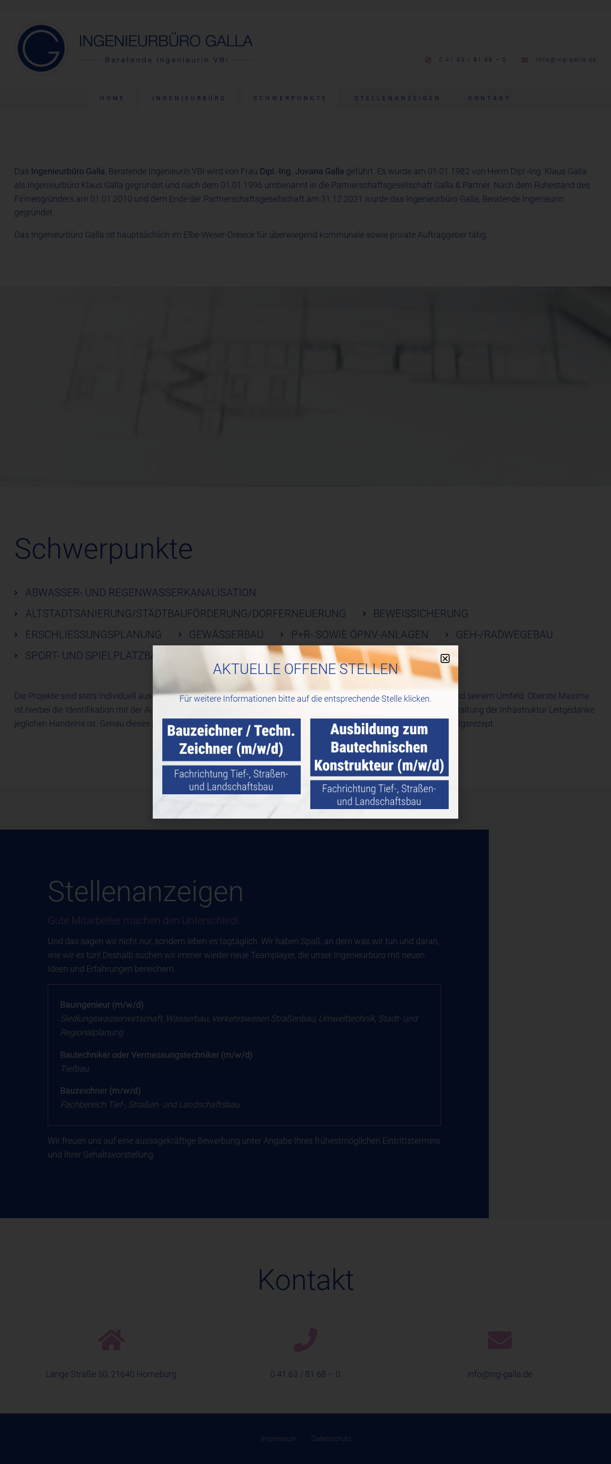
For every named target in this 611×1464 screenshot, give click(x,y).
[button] (445, 658)
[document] (305, 732)
